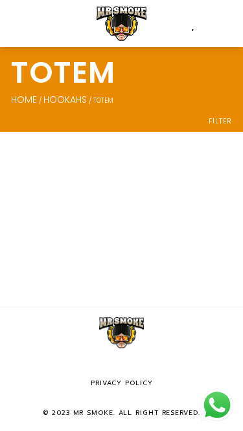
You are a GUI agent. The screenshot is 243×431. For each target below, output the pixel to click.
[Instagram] (122, 365)
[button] (224, 23)
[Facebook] (103, 365)
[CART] (204, 24)
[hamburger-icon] (24, 24)
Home (24, 99)
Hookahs (65, 99)
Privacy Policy (122, 383)
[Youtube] (140, 365)
